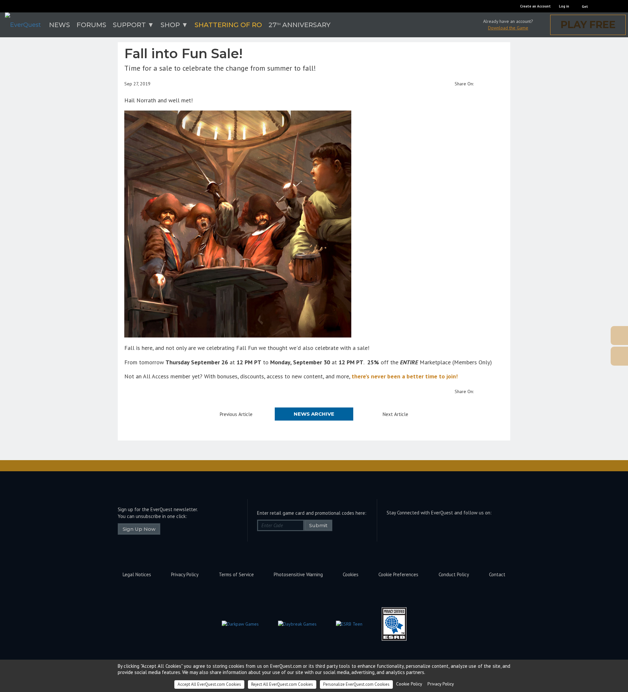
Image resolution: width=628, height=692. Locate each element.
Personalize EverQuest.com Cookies (356, 684)
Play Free (588, 25)
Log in (564, 6)
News (59, 25)
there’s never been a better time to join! (405, 376)
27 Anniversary (299, 25)
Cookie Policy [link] (409, 684)
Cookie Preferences (398, 574)
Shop (170, 25)
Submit (318, 525)
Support (129, 25)
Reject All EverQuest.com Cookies (282, 684)
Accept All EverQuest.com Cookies (209, 684)
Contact (497, 574)
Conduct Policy (454, 574)
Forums (91, 25)
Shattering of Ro (228, 25)
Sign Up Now (139, 529)
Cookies (350, 574)
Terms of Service (236, 574)
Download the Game (508, 28)
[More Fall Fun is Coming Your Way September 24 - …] (587, 356)
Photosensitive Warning (298, 574)
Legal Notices (137, 574)
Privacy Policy (185, 574)
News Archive (314, 414)
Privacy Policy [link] (440, 684)
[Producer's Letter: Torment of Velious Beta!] (587, 335)
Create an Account (535, 6)
